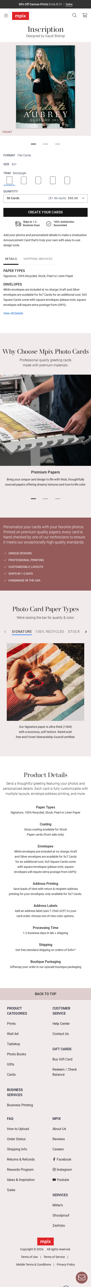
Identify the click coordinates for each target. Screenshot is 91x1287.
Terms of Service (54, 1257)
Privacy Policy (66, 1264)
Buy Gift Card (62, 1059)
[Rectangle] (9, 180)
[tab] (10, 259)
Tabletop (13, 1044)
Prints (11, 1024)
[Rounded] (24, 180)
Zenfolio (58, 1226)
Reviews (58, 1139)
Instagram (64, 1170)
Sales (69, 4)
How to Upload (18, 1129)
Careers (58, 1149)
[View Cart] (85, 15)
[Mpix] (20, 16)
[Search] (74, 15)
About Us (59, 1129)
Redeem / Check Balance (64, 1072)
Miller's (57, 1205)
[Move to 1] (33, 144)
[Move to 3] (58, 144)
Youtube (63, 1180)
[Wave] (53, 180)
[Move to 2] (45, 144)
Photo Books (16, 1054)
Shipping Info (17, 1149)
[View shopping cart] (84, 15)
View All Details (13, 313)
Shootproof (60, 1215)
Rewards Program (20, 1170)
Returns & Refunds (21, 1159)
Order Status (16, 1139)
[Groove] (38, 180)
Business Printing (20, 1105)
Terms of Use (29, 1257)
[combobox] (45, 198)
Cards (11, 1075)
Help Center (61, 1024)
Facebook (64, 1159)
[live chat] (82, 1278)
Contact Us (60, 1034)
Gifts (10, 1064)
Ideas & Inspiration (21, 1180)
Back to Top (45, 994)
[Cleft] (67, 180)
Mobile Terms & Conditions (33, 1264)
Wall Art (13, 1034)
